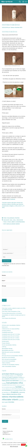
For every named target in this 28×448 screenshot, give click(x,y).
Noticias (4, 353)
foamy (4, 380)
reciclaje (23, 388)
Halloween (15, 380)
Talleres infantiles (6, 362)
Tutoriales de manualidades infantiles (10, 364)
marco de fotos (13, 385)
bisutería (3, 375)
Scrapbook (14, 392)
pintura (13, 388)
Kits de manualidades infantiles (9, 345)
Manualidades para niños (7, 350)
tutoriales (11, 402)
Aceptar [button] (23, 444)
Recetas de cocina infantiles (8, 357)
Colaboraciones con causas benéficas (10, 328)
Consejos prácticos (6, 330)
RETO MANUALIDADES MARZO (11, 224)
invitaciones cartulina (22, 380)
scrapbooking (21, 392)
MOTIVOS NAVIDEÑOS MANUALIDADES (8, 387)
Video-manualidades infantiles (11, 218)
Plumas (16, 388)
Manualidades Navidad (7, 348)
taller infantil (12, 399)
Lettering (4, 346)
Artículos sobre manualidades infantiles (11, 325)
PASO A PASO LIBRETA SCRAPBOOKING (14, 222)
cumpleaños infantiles (9, 378)
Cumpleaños (15, 377)
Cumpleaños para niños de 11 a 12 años (11, 334)
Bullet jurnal (4, 327)
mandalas (4, 383)
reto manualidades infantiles (17, 390)
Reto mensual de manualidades (9, 359)
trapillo (6, 402)
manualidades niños (14, 383)
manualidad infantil (6, 385)
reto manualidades (6, 390)
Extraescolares (5, 341)
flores (22, 378)
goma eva (9, 380)
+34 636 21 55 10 (8, 439)
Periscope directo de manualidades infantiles (12, 355)
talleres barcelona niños (13, 394)
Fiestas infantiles (6, 343)
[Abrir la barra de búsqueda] (20, 1)
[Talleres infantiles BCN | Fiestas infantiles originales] (7, 1)
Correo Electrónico (6, 414)
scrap (10, 392)
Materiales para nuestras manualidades (11, 352)
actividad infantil (8, 374)
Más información (14, 446)
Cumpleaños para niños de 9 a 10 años (11, 339)
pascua (7, 388)
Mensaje (4, 286)
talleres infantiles (9, 397)
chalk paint (19, 375)
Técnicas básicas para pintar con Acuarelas (12, 313)
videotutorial (19, 220)
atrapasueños (19, 374)
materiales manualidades (20, 385)
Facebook (12, 199)
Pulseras (20, 388)
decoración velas (7, 220)
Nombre (4, 275)
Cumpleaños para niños (7, 332)
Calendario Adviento (9, 375)
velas (14, 220)
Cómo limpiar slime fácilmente (9, 318)
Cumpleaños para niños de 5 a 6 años (10, 336)
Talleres (4, 394)
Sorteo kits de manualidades (8, 361)
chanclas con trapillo (7, 377)
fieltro (16, 378)
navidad (18, 387)
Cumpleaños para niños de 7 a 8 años (10, 337)
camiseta (15, 375)
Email (3, 280)
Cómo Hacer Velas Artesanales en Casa (11, 311)
